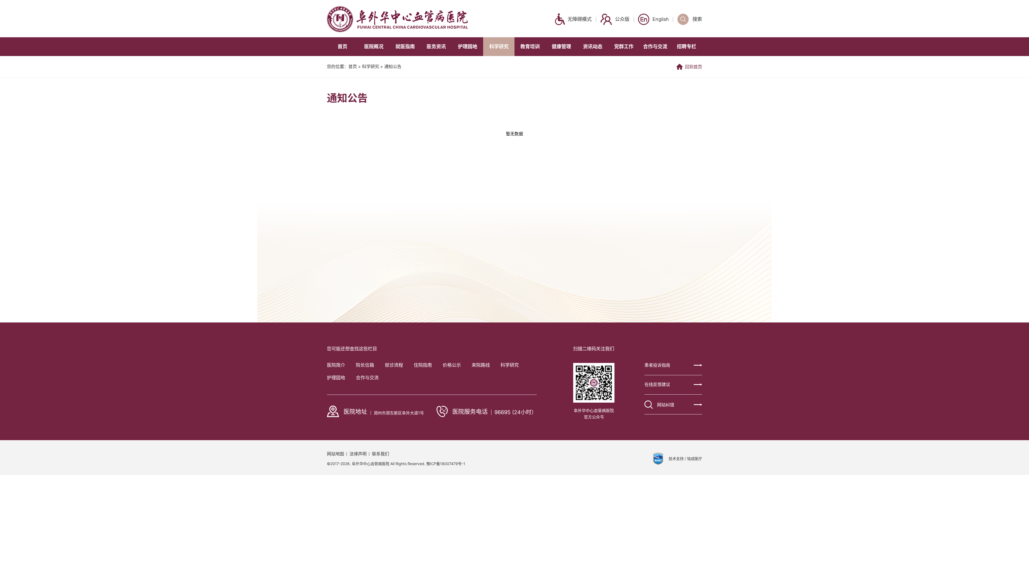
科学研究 (499, 46)
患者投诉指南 (657, 365)
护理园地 (467, 46)
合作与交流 (655, 46)
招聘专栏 (686, 46)
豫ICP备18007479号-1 (445, 463)
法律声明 (358, 454)
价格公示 (452, 365)
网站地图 (335, 454)
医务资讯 (436, 46)
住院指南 (423, 365)
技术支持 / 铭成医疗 (685, 459)
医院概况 (373, 46)
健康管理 (561, 46)
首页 (342, 46)
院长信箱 (365, 365)
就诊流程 (394, 365)
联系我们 (380, 454)
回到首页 (693, 66)
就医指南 (405, 46)
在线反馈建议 (657, 384)
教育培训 (530, 46)
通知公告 (392, 66)
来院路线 (481, 365)
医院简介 (336, 365)
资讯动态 (592, 46)
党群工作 (623, 46)
